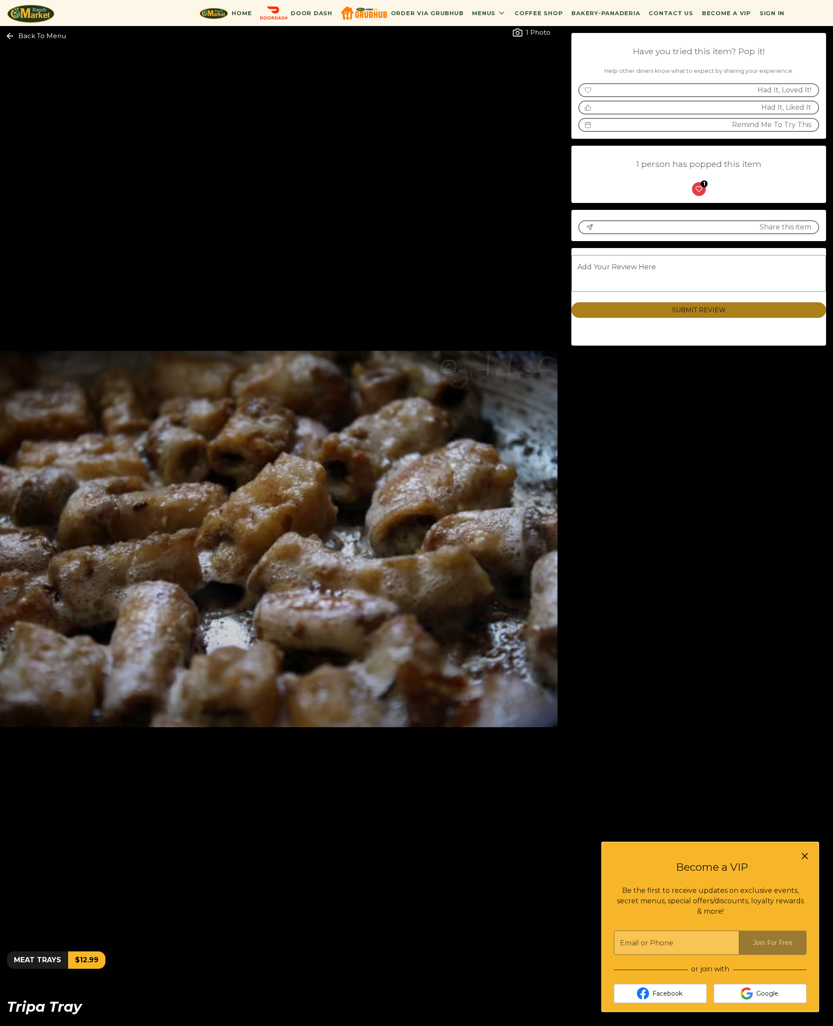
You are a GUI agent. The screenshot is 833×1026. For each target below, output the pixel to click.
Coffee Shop (539, 13)
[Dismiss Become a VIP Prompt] (804, 856)
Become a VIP (726, 13)
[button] (489, 13)
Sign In (772, 13)
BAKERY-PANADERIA (605, 13)
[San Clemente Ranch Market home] (46, 13)
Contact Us (671, 13)
